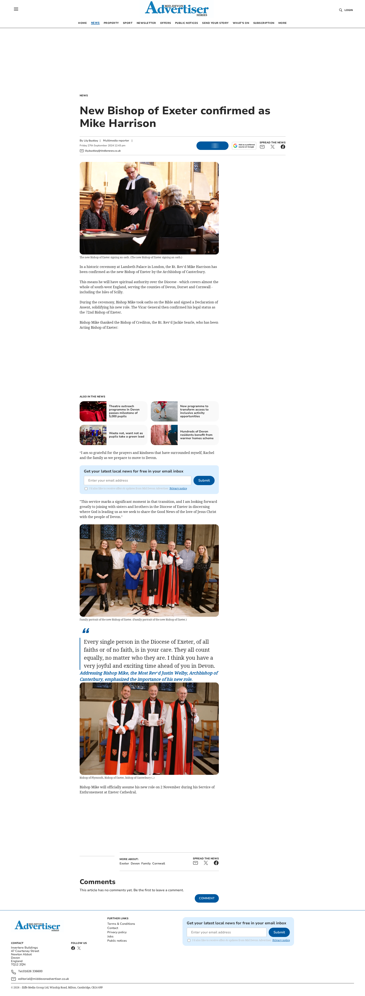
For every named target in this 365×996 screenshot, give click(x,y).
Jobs (110, 936)
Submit (204, 480)
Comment (207, 898)
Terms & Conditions (121, 924)
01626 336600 (32, 971)
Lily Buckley (91, 140)
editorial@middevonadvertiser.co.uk (43, 979)
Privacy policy (117, 932)
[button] (16, 9)
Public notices (117, 941)
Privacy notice (178, 488)
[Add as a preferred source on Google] (244, 145)
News (84, 95)
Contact (112, 928)
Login (349, 10)
